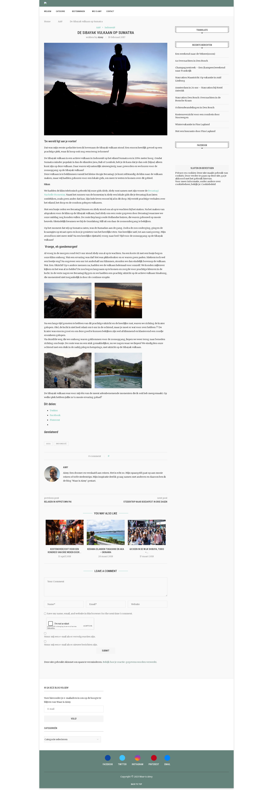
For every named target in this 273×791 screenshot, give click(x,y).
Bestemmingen (78, 11)
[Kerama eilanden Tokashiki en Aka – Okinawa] (106, 532)
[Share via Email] (123, 456)
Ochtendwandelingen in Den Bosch (194, 107)
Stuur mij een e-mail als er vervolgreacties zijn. (69, 636)
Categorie (60, 11)
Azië (60, 21)
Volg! (74, 718)
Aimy (100, 37)
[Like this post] (111, 456)
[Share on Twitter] (117, 456)
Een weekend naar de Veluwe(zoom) (195, 53)
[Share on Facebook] (114, 456)
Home (47, 21)
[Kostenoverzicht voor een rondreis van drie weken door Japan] (65, 532)
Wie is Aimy (97, 11)
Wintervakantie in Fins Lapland (192, 124)
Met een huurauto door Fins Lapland (195, 131)
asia (48, 444)
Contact (110, 11)
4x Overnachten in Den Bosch (191, 60)
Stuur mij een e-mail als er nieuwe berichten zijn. (70, 644)
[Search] (227, 11)
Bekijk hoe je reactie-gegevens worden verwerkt (129, 662)
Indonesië (61, 444)
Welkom (47, 11)
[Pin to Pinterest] (120, 456)
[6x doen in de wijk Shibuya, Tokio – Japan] (147, 532)
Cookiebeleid (208, 184)
